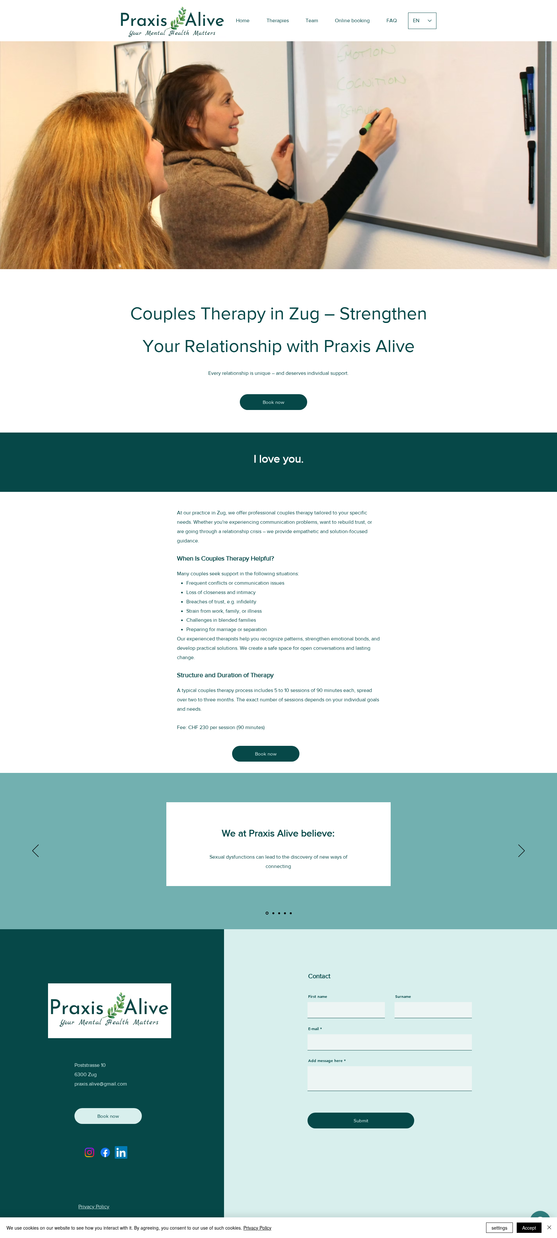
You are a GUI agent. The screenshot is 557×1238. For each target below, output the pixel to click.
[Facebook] (105, 1152)
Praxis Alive (369, 346)
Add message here (325, 1060)
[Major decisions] (279, 913)
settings (499, 1227)
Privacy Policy (257, 1227)
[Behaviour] (291, 913)
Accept (529, 1227)
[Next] (521, 851)
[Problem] (272, 913)
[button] (277, 21)
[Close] (549, 1228)
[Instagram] (89, 1152)
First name (317, 996)
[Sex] (267, 913)
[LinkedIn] (121, 1152)
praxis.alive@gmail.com (100, 1084)
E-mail (313, 1028)
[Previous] (35, 851)
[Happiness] (285, 913)
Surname (403, 996)
